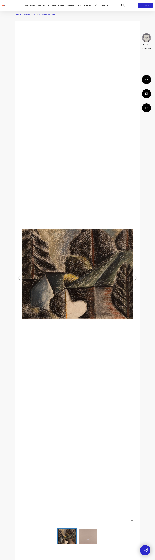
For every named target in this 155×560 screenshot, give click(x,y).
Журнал (70, 5)
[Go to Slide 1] (67, 536)
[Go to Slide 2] (88, 536)
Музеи (61, 5)
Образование (101, 5)
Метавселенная (84, 5)
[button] (77, 274)
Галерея (41, 5)
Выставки (51, 5)
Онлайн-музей (28, 5)
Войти (147, 5)
